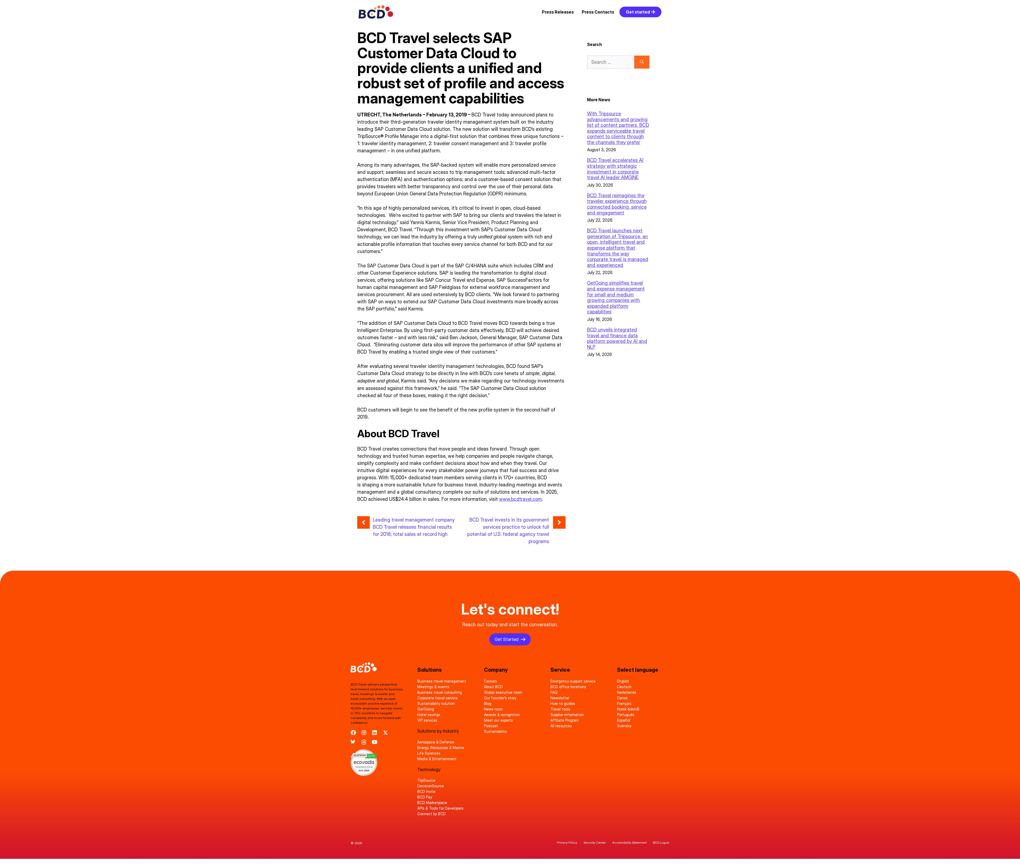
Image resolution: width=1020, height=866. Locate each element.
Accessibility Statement (629, 842)
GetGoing (425, 709)
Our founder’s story (500, 698)
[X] (385, 732)
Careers (490, 681)
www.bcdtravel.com (520, 499)
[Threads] (364, 742)
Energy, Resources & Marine (440, 747)
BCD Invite (426, 791)
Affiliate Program (564, 720)
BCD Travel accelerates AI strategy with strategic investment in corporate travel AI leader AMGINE (615, 168)
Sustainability (495, 731)
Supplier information (567, 714)
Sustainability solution (436, 703)
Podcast (491, 726)
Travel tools (560, 709)
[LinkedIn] (374, 732)
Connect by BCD (431, 814)
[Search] (641, 62)
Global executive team (503, 692)
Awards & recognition (502, 714)
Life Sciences (428, 753)
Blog (487, 703)
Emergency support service (573, 681)
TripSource (426, 780)
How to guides (562, 703)
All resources (561, 726)
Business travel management (441, 681)
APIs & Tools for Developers (440, 808)
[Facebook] (353, 732)
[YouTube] (374, 742)
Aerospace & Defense (435, 742)
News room (493, 709)
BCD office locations (568, 686)
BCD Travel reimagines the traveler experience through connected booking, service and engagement (617, 204)
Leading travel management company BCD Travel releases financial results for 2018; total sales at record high (414, 527)
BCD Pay (424, 797)
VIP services (427, 720)
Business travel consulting (439, 692)
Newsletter (559, 698)
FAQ (554, 692)
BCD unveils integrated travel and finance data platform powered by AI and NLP (617, 338)
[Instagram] (364, 732)
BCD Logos (661, 842)
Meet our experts (498, 720)
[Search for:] (610, 62)
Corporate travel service (437, 698)
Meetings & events (433, 686)
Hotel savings (428, 714)
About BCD (493, 686)
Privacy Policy (567, 842)
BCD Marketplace (432, 802)
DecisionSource (430, 786)
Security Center (595, 842)
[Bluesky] (353, 742)
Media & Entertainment (437, 758)
